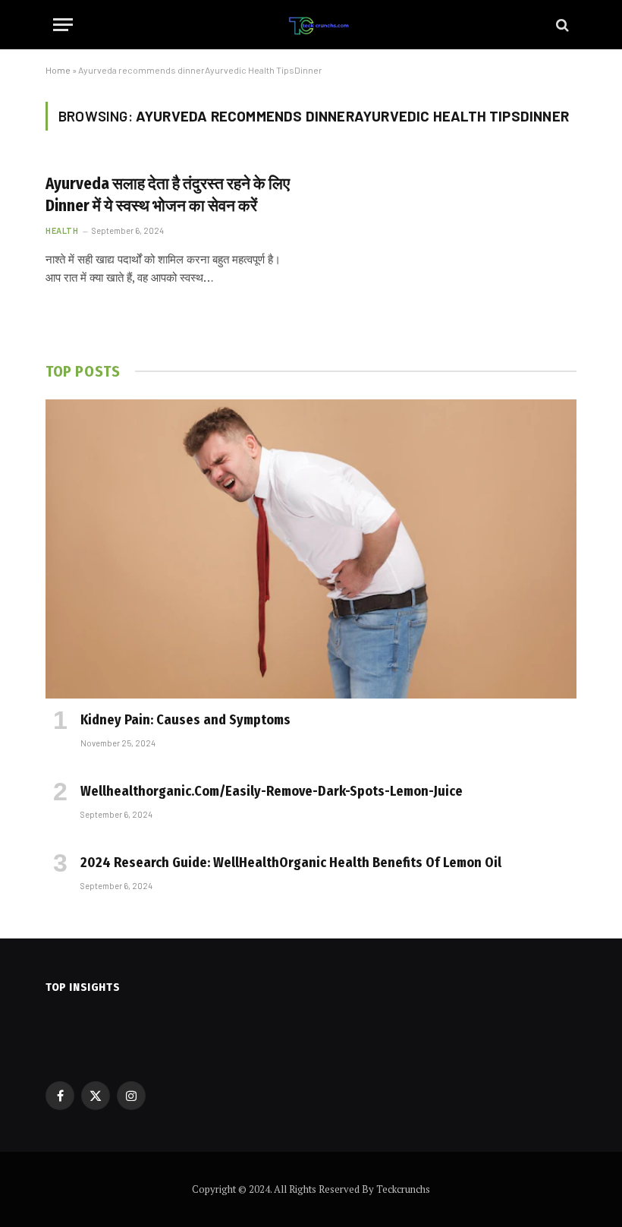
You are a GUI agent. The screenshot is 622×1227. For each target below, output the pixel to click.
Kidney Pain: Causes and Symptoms (185, 719)
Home (58, 70)
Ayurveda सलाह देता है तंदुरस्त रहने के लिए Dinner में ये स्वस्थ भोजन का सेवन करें (168, 195)
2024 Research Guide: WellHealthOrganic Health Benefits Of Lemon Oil (290, 862)
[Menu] (63, 25)
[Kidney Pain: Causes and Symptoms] (311, 549)
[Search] (561, 25)
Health (62, 230)
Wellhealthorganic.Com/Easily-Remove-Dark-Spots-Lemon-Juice (271, 791)
